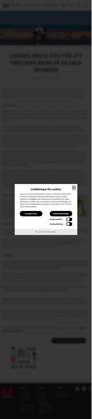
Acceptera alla (31, 213)
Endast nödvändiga (61, 213)
